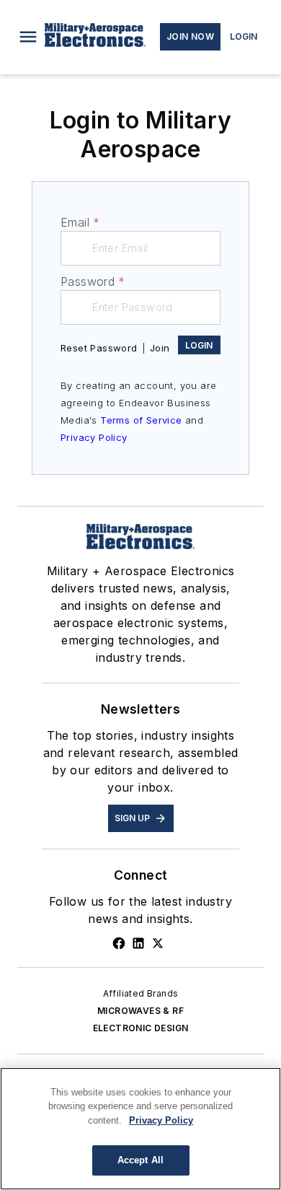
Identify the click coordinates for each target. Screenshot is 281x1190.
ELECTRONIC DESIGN (141, 1028)
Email (80, 222)
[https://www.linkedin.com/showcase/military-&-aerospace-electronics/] (138, 943)
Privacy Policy (94, 437)
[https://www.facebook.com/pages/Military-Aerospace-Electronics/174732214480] (119, 943)
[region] (140, 1128)
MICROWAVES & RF (140, 1010)
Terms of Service (141, 420)
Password (93, 281)
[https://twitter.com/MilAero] (158, 943)
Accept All (140, 1160)
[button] (28, 37)
